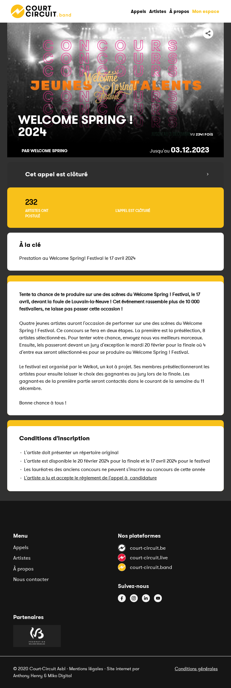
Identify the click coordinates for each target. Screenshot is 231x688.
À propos (23, 568)
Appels (21, 547)
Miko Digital (60, 675)
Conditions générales (196, 668)
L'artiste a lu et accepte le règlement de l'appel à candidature (90, 478)
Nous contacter (31, 579)
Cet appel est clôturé (56, 174)
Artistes (22, 557)
